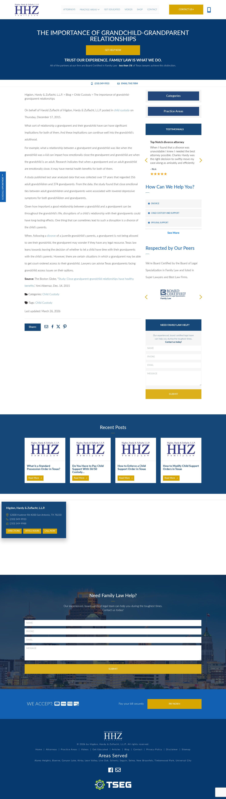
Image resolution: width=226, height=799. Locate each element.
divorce (51, 236)
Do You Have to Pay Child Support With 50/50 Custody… (88, 469)
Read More (33, 478)
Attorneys (51, 749)
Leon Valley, (91, 761)
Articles (116, 749)
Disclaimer (172, 749)
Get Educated (100, 749)
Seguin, (124, 761)
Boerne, (56, 761)
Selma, (132, 761)
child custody (122, 110)
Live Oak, (104, 761)
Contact (137, 749)
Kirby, (81, 761)
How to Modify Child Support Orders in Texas (181, 468)
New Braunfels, (145, 761)
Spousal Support (159, 223)
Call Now (50, 531)
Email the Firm (129, 84)
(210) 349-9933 (102, 84)
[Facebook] (110, 769)
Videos (85, 749)
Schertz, (114, 761)
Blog (127, 749)
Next (200, 160)
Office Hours (32, 531)
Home (39, 749)
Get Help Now (113, 50)
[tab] (173, 96)
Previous (147, 160)
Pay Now (174, 704)
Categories (173, 95)
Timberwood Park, (165, 761)
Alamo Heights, (43, 761)
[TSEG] (113, 781)
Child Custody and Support (165, 213)
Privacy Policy (154, 749)
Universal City (184, 761)
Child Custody (50, 294)
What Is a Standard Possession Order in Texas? (43, 468)
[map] (113, 537)
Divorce (155, 203)
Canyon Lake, (69, 761)
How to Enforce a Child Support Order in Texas (132, 468)
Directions (14, 531)
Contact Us (186, 9)
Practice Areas (173, 111)
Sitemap (186, 749)
